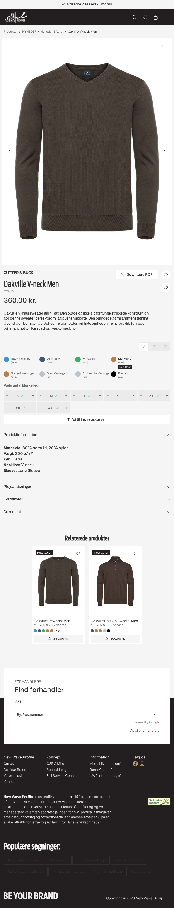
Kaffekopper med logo (25, 871)
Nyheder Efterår (52, 31)
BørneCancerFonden (106, 770)
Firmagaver (58, 860)
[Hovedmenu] (166, 17)
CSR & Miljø (55, 763)
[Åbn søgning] (134, 17)
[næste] (164, 151)
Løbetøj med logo (128, 860)
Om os (9, 763)
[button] (87, 151)
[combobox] (17, 714)
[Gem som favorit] (145, 17)
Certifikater (13, 499)
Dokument (12, 512)
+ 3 (58, 630)
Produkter (11, 31)
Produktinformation (20, 435)
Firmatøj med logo (91, 860)
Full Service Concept (63, 775)
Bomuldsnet (141, 871)
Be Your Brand (15, 770)
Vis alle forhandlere (145, 730)
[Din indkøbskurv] (155, 17)
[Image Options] (163, 45)
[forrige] (9, 151)
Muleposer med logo (68, 871)
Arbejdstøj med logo (23, 860)
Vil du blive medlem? (106, 763)
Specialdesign (57, 770)
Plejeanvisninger (17, 487)
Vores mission (15, 775)
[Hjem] (16, 18)
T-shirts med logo (108, 871)
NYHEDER (29, 31)
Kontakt (10, 782)
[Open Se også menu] (165, 287)
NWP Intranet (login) (105, 775)
